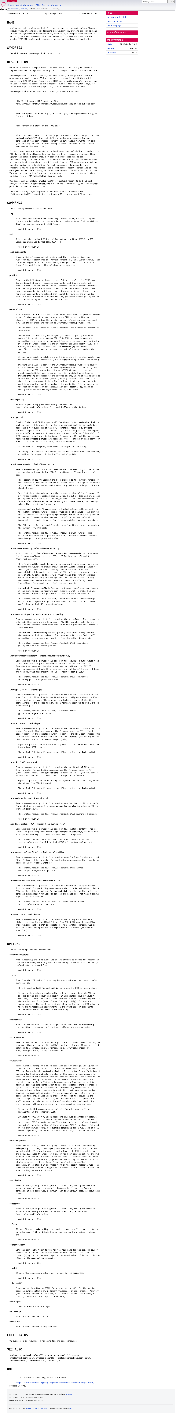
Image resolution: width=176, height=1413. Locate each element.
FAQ (38, 5)
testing (110, 48)
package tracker (115, 21)
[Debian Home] (3, 5)
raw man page (114, 25)
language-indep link (116, 17)
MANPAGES (12, 1)
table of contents (116, 32)
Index (11, 5)
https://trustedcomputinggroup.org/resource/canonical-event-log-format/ (55, 1382)
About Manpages (24, 5)
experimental (14, 9)
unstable (111, 52)
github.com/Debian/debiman (37, 1408)
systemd (24, 9)
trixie (109, 44)
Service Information (51, 5)
